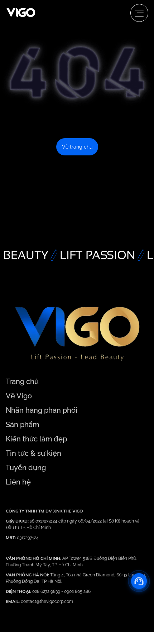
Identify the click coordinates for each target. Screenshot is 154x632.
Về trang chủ (77, 147)
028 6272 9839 (46, 591)
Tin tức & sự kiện (33, 453)
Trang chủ (22, 381)
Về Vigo (19, 395)
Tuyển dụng (26, 467)
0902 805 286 (77, 591)
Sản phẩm (22, 424)
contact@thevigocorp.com (46, 601)
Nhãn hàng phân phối (41, 410)
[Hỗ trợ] (139, 581)
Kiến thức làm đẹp (36, 439)
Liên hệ (18, 482)
